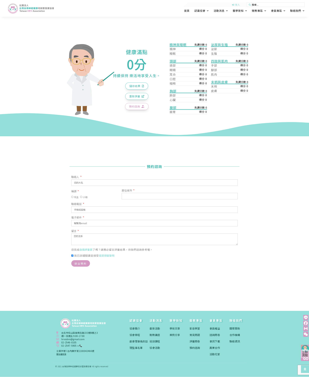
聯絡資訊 (234, 341)
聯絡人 (75, 177)
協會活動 (155, 348)
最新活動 (155, 328)
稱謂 (74, 191)
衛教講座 (155, 335)
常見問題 (195, 335)
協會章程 (135, 335)
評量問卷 (195, 341)
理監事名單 (136, 348)
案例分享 (175, 335)
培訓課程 (155, 341)
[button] (136, 86)
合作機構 (234, 335)
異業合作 (215, 348)
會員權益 (215, 328)
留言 (74, 231)
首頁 (187, 10)
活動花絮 (215, 354)
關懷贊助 (234, 328)
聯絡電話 (76, 204)
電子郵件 (76, 217)
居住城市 (127, 190)
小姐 (85, 197)
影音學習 (195, 328)
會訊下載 (215, 341)
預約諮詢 (195, 348)
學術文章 (175, 328)
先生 (76, 197)
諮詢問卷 (215, 335)
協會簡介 (135, 328)
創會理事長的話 (139, 341)
